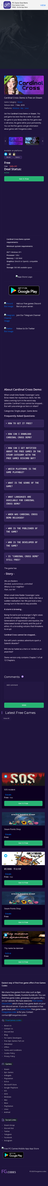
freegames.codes (9, 1012)
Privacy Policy (9, 1056)
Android (7, 1112)
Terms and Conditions (13, 1050)
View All (6, 718)
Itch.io (8, 953)
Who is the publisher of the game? (22, 530)
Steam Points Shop (12, 829)
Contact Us (8, 1029)
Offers (6, 1047)
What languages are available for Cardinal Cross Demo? (20, 500)
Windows (16, 108)
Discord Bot (9, 1032)
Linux (27, 108)
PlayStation (8, 1106)
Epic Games (8, 1072)
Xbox (6, 1103)
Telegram (8, 1134)
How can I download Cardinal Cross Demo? (19, 436)
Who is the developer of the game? (22, 544)
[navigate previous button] (5, 141)
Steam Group (9, 1125)
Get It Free (24, 179)
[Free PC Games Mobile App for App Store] (24, 277)
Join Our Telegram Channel (28, 315)
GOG (6, 1094)
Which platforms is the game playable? (21, 471)
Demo (17, 157)
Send (24, 705)
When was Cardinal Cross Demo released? (22, 516)
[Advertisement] (24, 46)
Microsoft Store (10, 1084)
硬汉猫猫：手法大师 (12, 869)
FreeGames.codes (13, 1020)
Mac (22, 108)
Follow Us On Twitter (25, 328)
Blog (6, 1035)
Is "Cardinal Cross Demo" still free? (22, 558)
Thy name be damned (13, 948)
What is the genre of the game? (22, 484)
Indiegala (7, 1075)
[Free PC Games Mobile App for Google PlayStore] (24, 290)
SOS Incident (9, 789)
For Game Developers (13, 1038)
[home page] (9, 1171)
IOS (5, 1091)
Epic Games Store (23, 1009)
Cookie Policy (9, 1053)
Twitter (7, 1131)
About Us (7, 1025)
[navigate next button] (42, 141)
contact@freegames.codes (14, 1015)
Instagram (8, 1140)
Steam (19, 102)
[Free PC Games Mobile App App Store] (20, 1148)
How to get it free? (20, 423)
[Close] (1, 5)
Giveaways (8, 1044)
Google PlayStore (11, 1088)
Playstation (8, 1078)
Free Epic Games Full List (14, 1041)
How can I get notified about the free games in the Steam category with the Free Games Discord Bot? (23, 453)
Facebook (8, 1137)
